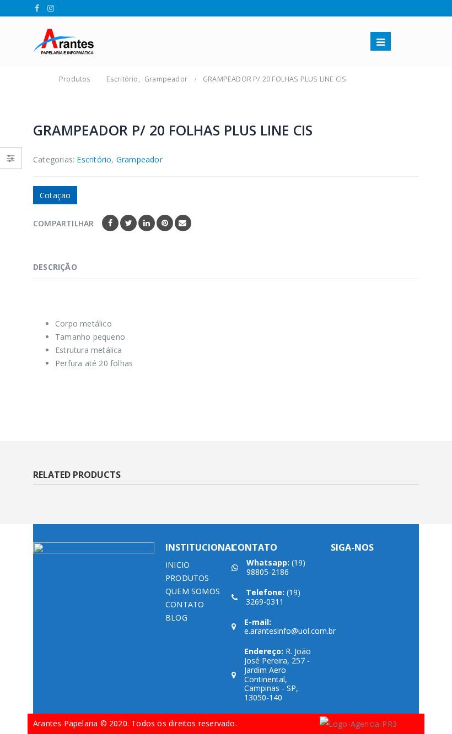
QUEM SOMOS (192, 591)
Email (183, 223)
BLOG (176, 617)
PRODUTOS (187, 578)
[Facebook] (37, 8)
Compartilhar (63, 223)
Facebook (110, 223)
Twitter (128, 223)
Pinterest (165, 223)
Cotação (55, 195)
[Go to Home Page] (40, 79)
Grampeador (139, 159)
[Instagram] (51, 8)
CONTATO (184, 604)
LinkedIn (146, 223)
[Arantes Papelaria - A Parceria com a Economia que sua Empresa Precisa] (63, 42)
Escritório (94, 159)
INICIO (177, 564)
